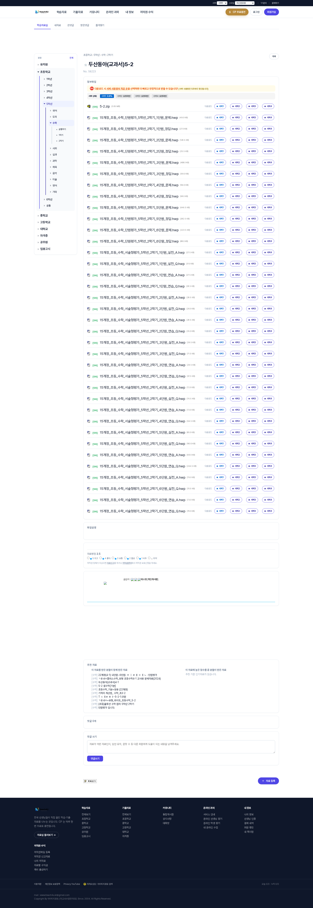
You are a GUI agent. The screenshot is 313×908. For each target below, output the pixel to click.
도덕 (55, 116)
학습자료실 (42, 25)
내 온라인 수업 (210, 827)
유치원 (44, 64)
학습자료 (62, 12)
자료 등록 (270, 780)
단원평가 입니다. (106, 707)
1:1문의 (264, 3)
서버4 (269, 106)
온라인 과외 (112, 12)
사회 (55, 148)
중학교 (44, 215)
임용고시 (45, 249)
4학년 (49, 97)
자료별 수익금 (41, 865)
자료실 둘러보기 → (46, 834)
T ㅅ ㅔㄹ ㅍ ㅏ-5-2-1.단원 (112, 696)
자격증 (44, 235)
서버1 (221, 106)
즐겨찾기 (100, 25)
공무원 (44, 242)
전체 (71, 58)
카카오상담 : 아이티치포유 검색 (99, 884)
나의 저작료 (40, 860)
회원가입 (271, 12)
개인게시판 (153, 579)
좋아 (107, 558)
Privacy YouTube (72, 884)
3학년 (49, 91)
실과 (55, 154)
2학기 (61, 140)
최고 (95, 558)
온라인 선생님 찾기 (212, 818)
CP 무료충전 (239, 12)
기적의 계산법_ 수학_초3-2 (112, 693)
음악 (55, 173)
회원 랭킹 (249, 827)
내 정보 (130, 12)
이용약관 (37, 884)
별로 (132, 558)
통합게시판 (168, 814)
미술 (55, 179)
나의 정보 (249, 814)
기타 (55, 191)
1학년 (49, 79)
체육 (55, 166)
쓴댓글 (70, 25)
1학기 (61, 135)
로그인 (256, 12)
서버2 (237, 106)
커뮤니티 (94, 12)
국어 (55, 110)
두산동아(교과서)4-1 (108, 682)
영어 (55, 185)
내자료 (57, 25)
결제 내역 (249, 823)
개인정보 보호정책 (52, 884)
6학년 (49, 199)
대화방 (166, 823)
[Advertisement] (156, 41)
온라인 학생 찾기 (211, 823)
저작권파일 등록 (42, 852)
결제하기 (275, 3)
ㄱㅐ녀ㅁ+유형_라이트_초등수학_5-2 (117, 700)
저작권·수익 (146, 12)
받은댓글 (84, 25)
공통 (48, 205)
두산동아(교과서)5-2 (110, 64)
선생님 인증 (250, 818)
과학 (55, 160)
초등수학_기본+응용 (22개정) (113, 689)
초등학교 (45, 72)
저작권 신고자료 (42, 856)
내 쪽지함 (249, 831)
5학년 (49, 103)
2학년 (49, 85)
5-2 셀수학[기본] (107, 685)
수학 (55, 123)
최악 (155, 558)
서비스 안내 (209, 814)
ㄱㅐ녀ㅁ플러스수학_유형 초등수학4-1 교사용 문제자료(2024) (129, 678)
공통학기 (62, 129)
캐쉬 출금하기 (41, 869)
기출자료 (78, 12)
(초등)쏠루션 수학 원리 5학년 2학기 (116, 704)
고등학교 (45, 222)
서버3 (253, 106)
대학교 (44, 228)
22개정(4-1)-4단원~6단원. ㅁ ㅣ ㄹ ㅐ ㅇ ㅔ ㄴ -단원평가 (127, 675)
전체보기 (86, 814)
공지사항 (167, 818)
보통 (119, 558)
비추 (144, 558)
